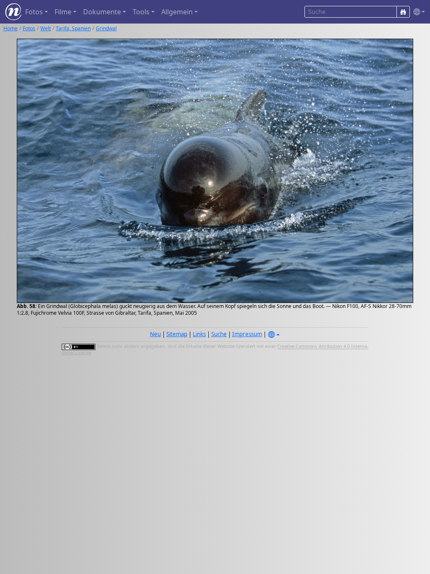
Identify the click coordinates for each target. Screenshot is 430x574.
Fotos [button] (34, 11)
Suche (219, 334)
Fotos (29, 28)
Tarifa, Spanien (73, 28)
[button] (417, 12)
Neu (155, 334)
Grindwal (106, 28)
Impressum (247, 334)
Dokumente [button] (102, 11)
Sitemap (176, 334)
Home (10, 28)
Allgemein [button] (177, 11)
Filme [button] (63, 11)
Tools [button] (141, 11)
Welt (45, 28)
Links (199, 334)
